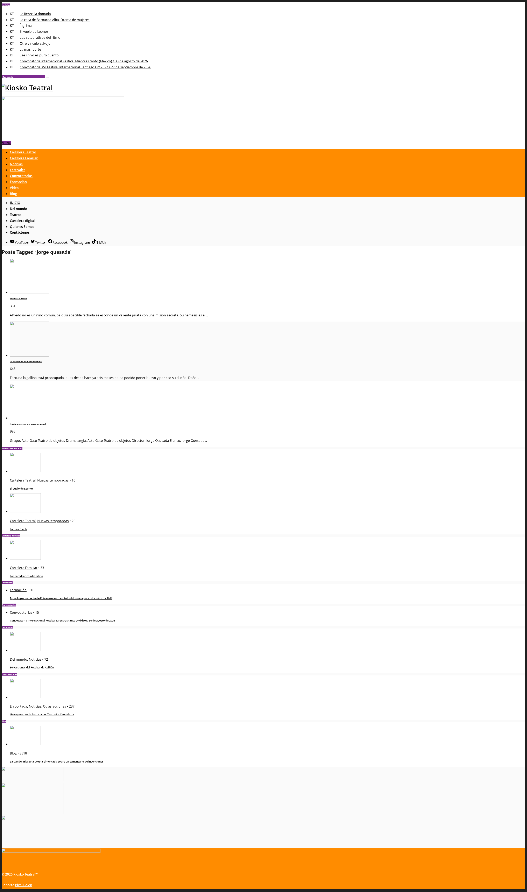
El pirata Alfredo (18, 298)
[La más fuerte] (25, 511)
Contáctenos (20, 232)
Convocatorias (21, 176)
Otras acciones (54, 706)
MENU (6, 143)
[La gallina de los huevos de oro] (29, 355)
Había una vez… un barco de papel (28, 423)
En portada (18, 706)
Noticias (16, 164)
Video (14, 187)
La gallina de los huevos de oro (26, 361)
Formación (18, 182)
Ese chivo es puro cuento (39, 55)
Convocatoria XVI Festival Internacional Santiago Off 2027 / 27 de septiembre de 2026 (85, 67)
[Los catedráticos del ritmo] (25, 558)
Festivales (17, 170)
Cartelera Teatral (23, 152)
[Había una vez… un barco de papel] (29, 418)
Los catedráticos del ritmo (40, 37)
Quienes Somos (22, 226)
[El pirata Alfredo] (29, 292)
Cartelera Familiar (24, 158)
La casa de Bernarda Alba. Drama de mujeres (55, 19)
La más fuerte (30, 49)
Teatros (15, 214)
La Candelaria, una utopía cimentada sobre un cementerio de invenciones (56, 761)
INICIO (15, 203)
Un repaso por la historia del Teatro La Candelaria (42, 714)
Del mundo (18, 208)
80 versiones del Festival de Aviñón (32, 667)
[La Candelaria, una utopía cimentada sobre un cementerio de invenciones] (25, 744)
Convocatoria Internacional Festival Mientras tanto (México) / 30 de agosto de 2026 (84, 61)
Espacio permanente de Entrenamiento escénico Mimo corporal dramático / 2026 (61, 598)
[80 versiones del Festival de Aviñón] (25, 650)
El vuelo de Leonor (34, 31)
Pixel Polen (23, 885)
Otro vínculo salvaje (35, 43)
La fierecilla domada (35, 14)
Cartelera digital (22, 220)
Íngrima (26, 25)
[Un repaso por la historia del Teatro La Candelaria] (25, 697)
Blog (13, 193)
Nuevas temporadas (53, 480)
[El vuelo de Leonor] (25, 471)
